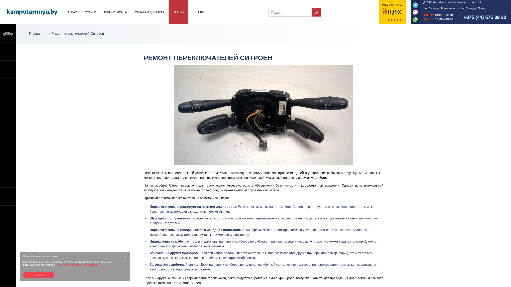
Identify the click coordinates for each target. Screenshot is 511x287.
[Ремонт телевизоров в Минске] (8, 178)
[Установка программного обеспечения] (8, 124)
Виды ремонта (115, 12)
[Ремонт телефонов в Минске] (8, 51)
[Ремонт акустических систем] (8, 269)
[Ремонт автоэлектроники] (8, 33)
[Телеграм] (415, 5)
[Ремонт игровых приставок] (8, 88)
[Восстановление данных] (8, 160)
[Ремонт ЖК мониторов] (8, 196)
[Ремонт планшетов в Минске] (8, 106)
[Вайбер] (415, 12)
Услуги (90, 12)
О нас (72, 12)
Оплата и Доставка (149, 12)
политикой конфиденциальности (77, 264)
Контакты (199, 12)
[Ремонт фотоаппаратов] (8, 233)
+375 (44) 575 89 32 (484, 17)
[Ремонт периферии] (8, 215)
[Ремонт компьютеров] (8, 142)
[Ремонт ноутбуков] (8, 70)
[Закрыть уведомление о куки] (125, 256)
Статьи (178, 12)
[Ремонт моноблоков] (8, 251)
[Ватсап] (415, 19)
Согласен (38, 275)
